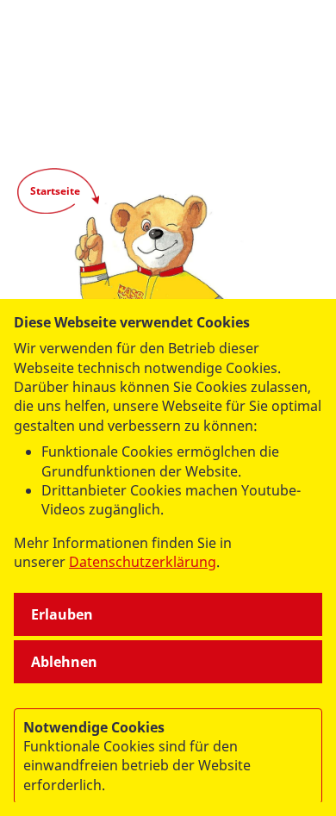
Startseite (55, 191)
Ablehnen (64, 661)
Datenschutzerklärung (142, 561)
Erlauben (62, 614)
